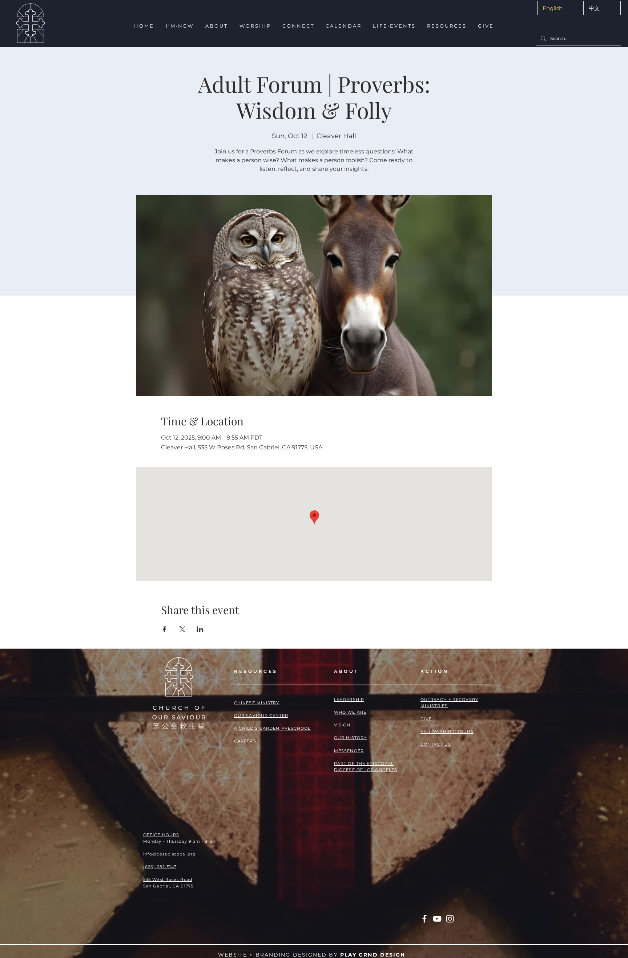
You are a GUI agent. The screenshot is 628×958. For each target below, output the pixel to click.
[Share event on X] (182, 629)
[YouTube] (437, 919)
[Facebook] (424, 919)
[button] (179, 26)
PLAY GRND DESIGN (373, 954)
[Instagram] (450, 919)
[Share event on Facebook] (164, 629)
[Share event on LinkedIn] (200, 629)
